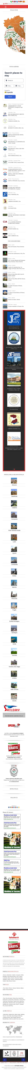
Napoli (4, 989)
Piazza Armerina (15, 133)
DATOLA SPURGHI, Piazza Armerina (16, 180)
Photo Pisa (16, 999)
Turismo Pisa (22, 999)
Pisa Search (10, 1001)
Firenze (10, 988)
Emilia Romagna (14, 621)
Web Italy (20, 1015)
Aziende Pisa (11, 999)
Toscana (14, 655)
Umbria (14, 678)
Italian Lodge (17, 1014)
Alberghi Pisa (5, 1002)
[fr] (17, 1)
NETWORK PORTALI (19, 1065)
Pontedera (16, 185)
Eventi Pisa (21, 998)
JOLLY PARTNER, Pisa (13, 194)
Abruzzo (14, 485)
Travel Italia (9, 1015)
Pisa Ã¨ (17, 1004)
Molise (14, 576)
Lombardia (14, 564)
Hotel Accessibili (12, 1018)
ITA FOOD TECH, (12, 208)
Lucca (15, 146)
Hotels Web (5, 1014)
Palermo (18, 988)
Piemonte (14, 598)
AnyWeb (2, 1062)
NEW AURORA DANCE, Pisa (14, 155)
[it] (11, 1)
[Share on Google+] (12, 807)
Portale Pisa (5, 999)
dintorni (13, 265)
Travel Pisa (5, 1001)
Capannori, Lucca (17, 167)
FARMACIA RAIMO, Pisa (14, 121)
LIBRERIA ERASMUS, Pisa (14, 201)
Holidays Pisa (5, 1004)
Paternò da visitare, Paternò (14, 299)
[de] (20, 1)
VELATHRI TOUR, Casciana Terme (16, 162)
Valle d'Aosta (14, 689)
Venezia (14, 988)
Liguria (14, 553)
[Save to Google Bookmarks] (10, 807)
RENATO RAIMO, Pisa (13, 228)
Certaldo (15, 140)
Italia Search (25, 1062)
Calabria (14, 507)
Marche (14, 587)
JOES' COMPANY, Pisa (13, 235)
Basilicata (14, 496)
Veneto (14, 701)
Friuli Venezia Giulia (14, 530)
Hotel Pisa (21, 1001)
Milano (22, 988)
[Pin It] (15, 807)
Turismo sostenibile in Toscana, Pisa (16, 306)
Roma (7, 988)
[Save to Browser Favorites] (18, 807)
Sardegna (14, 632)
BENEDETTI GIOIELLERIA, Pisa (15, 128)
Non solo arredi (20, 1018)
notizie (13, 258)
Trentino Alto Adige (14, 666)
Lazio (14, 542)
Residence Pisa (12, 1002)
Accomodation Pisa (20, 1002)
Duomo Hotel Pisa (9, 1005)
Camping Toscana (6, 1017)
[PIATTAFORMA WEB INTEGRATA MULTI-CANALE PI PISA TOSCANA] (14, 1054)
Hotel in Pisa (16, 1001)
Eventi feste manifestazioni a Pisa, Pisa (16, 253)
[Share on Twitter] (17, 807)
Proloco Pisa (15, 998)
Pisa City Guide (9, 998)
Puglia (14, 610)
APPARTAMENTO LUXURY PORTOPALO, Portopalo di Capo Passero (15, 107)
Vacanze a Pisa (12, 1004)
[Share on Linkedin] (13, 807)
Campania (14, 519)
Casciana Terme (17, 160)
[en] (14, 1)
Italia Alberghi (15, 1015)
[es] (23, 1)
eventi (13, 244)
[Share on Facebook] (8, 807)
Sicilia (14, 644)
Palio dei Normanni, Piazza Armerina (16, 246)
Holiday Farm (11, 1014)
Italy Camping (14, 1017)
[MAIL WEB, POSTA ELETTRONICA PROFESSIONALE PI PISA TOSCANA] (21, 1054)
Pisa (14, 112)
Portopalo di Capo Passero (17, 104)
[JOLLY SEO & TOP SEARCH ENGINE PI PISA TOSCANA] (7, 1054)
